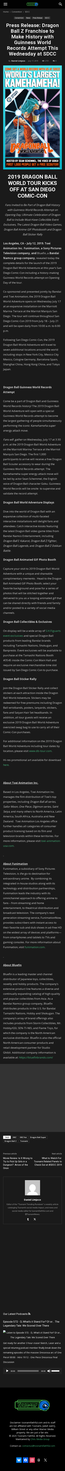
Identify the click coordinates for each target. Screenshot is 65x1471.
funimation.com (35, 947)
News (28, 18)
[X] (35, 1219)
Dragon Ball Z (11, 1141)
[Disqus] (32, 1271)
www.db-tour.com (40, 751)
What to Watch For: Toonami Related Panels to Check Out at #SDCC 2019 (48, 1161)
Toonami (24, 1141)
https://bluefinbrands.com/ (36, 1057)
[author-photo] (32, 1195)
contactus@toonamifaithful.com (38, 1445)
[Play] (7, 1371)
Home (6, 11)
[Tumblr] (29, 1219)
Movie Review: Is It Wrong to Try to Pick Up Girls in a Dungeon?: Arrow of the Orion (17, 1163)
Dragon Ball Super (38, 1137)
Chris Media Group (40, 1439)
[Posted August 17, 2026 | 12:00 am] (32, 1337)
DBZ (14, 1137)
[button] (5, 4)
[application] (32, 1371)
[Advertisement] (32, 1098)
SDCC (27, 11)
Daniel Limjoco (18, 61)
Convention (17, 11)
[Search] (60, 4)
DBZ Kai (23, 1137)
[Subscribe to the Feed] (29, 1314)
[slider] (55, 1370)
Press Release (37, 18)
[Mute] (48, 1371)
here (6, 765)
